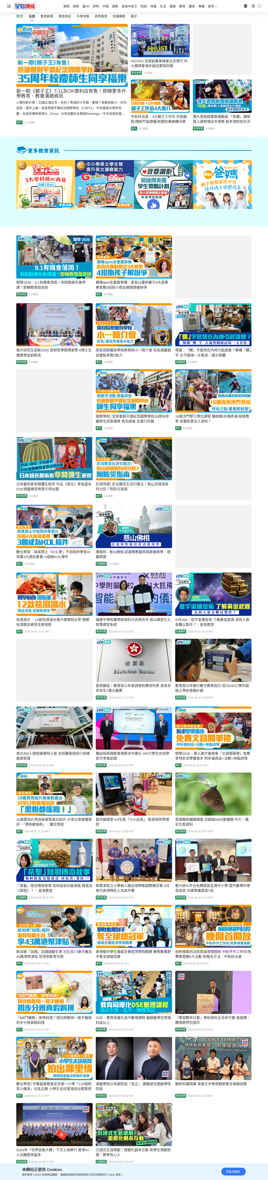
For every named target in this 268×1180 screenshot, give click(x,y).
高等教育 (101, 16)
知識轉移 (119, 16)
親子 (134, 16)
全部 (32, 16)
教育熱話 (65, 16)
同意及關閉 (233, 1171)
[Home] (25, 6)
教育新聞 (47, 16)
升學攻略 (83, 16)
